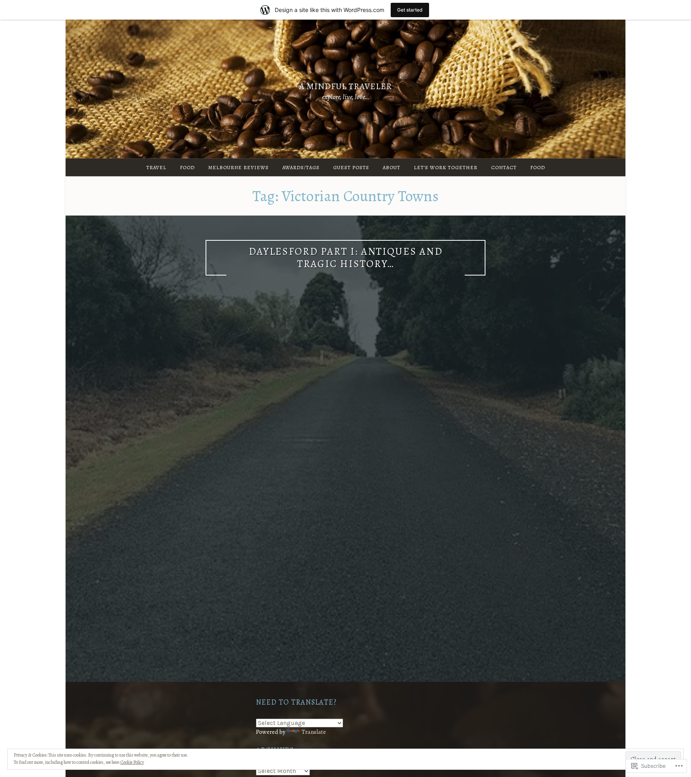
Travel (156, 167)
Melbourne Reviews (238, 167)
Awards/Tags (301, 167)
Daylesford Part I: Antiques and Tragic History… (346, 257)
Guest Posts (351, 167)
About (391, 167)
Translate (314, 732)
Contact (504, 167)
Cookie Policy (132, 762)
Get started (410, 10)
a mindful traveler (345, 86)
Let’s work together (445, 167)
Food (187, 167)
